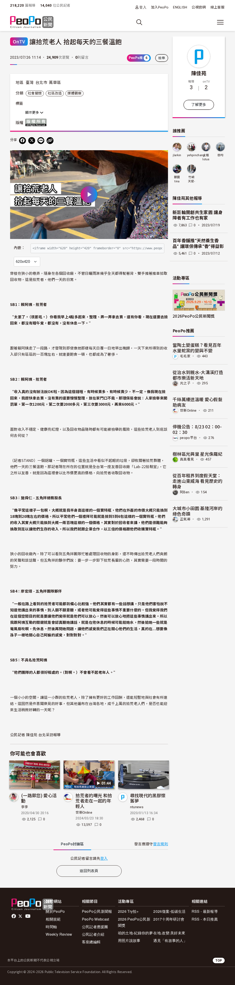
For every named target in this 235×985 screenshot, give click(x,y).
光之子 (185, 383)
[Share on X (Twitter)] (31, 140)
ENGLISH (180, 7)
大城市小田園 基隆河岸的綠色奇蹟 (197, 511)
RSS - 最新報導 (205, 911)
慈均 (220, 155)
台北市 (41, 82)
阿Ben (184, 492)
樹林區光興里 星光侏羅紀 (197, 454)
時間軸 (51, 926)
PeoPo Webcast (95, 919)
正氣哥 (185, 519)
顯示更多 (32, 113)
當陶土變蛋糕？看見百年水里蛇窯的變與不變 (197, 347)
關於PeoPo (55, 911)
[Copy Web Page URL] (50, 140)
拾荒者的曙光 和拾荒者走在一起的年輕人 (94, 800)
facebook (14, 916)
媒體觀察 (74, 93)
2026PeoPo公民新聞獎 (194, 316)
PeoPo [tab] (72, 844)
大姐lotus (206, 157)
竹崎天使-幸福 (191, 179)
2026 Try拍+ (128, 911)
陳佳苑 (199, 73)
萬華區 (55, 82)
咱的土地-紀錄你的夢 (135, 932)
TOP (218, 960)
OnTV (19, 41)
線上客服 (217, 7)
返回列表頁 (89, 871)
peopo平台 (188, 438)
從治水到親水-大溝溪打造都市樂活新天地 (198, 375)
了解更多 (198, 105)
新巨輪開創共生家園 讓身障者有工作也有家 (198, 215)
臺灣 (30, 82)
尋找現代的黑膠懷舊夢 (148, 798)
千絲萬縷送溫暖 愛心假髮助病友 (197, 402)
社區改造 (55, 93)
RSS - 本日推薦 (205, 919)
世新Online (84, 812)
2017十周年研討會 (168, 919)
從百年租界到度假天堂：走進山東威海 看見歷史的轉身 (197, 480)
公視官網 (199, 7)
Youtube (28, 916)
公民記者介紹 (93, 934)
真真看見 (187, 459)
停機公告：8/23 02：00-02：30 (197, 429)
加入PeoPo (159, 7)
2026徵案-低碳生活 (169, 911)
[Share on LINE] (40, 140)
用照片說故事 (129, 940)
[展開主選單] (220, 22)
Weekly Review (59, 934)
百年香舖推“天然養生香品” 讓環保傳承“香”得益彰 (198, 243)
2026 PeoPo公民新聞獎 (134, 922)
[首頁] (31, 22)
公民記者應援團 (95, 926)
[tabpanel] (89, 858)
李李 (24, 807)
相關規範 (53, 919)
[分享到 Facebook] (22, 140)
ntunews (136, 807)
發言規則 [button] (160, 844)
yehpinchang (196, 155)
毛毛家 (185, 356)
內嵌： (19, 248)
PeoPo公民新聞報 (97, 911)
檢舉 (161, 58)
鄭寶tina (177, 179)
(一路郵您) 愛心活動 (39, 798)
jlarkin (177, 155)
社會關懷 (35, 93)
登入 (142, 7)
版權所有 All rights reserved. (36, 122)
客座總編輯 (91, 941)
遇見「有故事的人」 (170, 940)
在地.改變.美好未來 (169, 932)
